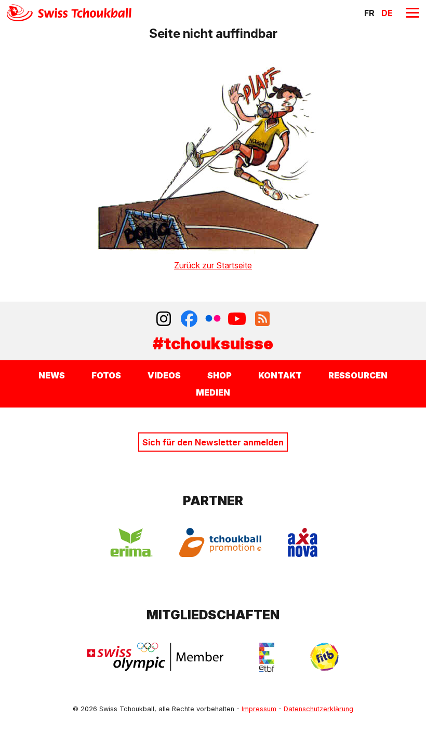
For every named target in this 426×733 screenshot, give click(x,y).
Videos (164, 375)
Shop (219, 375)
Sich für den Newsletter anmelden (213, 442)
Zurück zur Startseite (213, 265)
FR (369, 13)
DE (387, 13)
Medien (213, 392)
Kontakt (280, 375)
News (51, 375)
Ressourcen (358, 375)
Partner (213, 500)
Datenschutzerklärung (318, 709)
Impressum (259, 709)
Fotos (106, 375)
